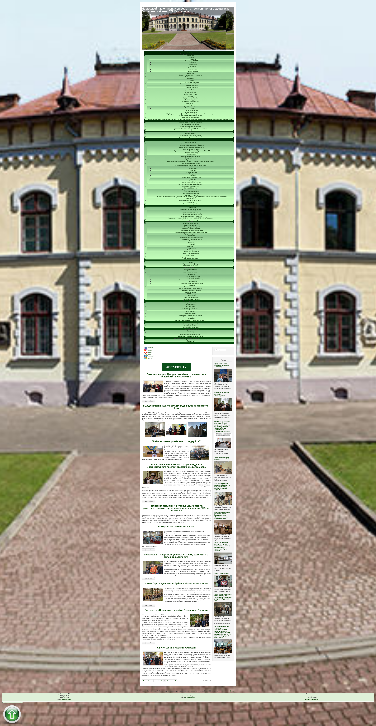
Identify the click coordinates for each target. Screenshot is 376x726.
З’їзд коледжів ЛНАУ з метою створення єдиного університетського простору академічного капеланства (176, 465)
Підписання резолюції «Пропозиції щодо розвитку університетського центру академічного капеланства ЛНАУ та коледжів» (176, 508)
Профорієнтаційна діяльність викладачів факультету (221, 365)
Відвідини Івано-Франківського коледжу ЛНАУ (176, 441)
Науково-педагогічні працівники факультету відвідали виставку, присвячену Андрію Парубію (222, 486)
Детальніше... (149, 401)
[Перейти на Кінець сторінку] (175, 680)
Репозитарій (150, 356)
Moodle (149, 354)
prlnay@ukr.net (66, 699)
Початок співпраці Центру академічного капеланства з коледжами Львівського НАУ (176, 375)
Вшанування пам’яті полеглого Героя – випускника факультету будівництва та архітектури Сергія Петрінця (222, 546)
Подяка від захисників (221, 573)
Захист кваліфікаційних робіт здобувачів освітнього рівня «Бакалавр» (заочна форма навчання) (222, 515)
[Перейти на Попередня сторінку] (148, 680)
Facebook (150, 348)
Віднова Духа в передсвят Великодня (176, 647)
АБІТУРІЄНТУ (176, 367)
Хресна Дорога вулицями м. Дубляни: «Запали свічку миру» (176, 583)
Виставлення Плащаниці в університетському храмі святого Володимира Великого (176, 555)
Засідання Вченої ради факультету (221, 458)
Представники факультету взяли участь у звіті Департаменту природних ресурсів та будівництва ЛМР (223, 597)
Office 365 (150, 358)
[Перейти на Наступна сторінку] (171, 680)
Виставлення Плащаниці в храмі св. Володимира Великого (176, 610)
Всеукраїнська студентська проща (176, 526)
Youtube (149, 352)
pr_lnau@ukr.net (190, 697)
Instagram (150, 350)
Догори (232, 691)
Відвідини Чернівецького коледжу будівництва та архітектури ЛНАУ (176, 406)
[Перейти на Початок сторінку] (144, 680)
